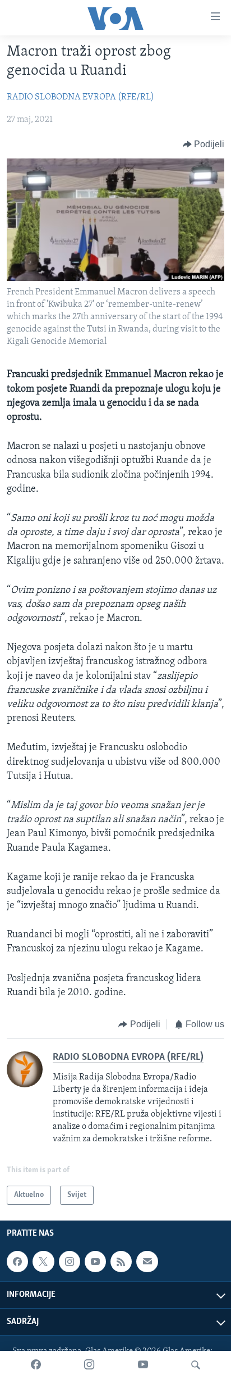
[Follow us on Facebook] (17, 1261)
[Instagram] (89, 1365)
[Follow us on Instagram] (69, 1261)
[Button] (204, 144)
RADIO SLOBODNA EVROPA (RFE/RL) (80, 97)
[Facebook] (36, 1365)
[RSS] (121, 1261)
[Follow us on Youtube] (95, 1261)
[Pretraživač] (195, 1365)
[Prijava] (147, 1261)
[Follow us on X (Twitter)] (43, 1261)
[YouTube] (143, 1365)
